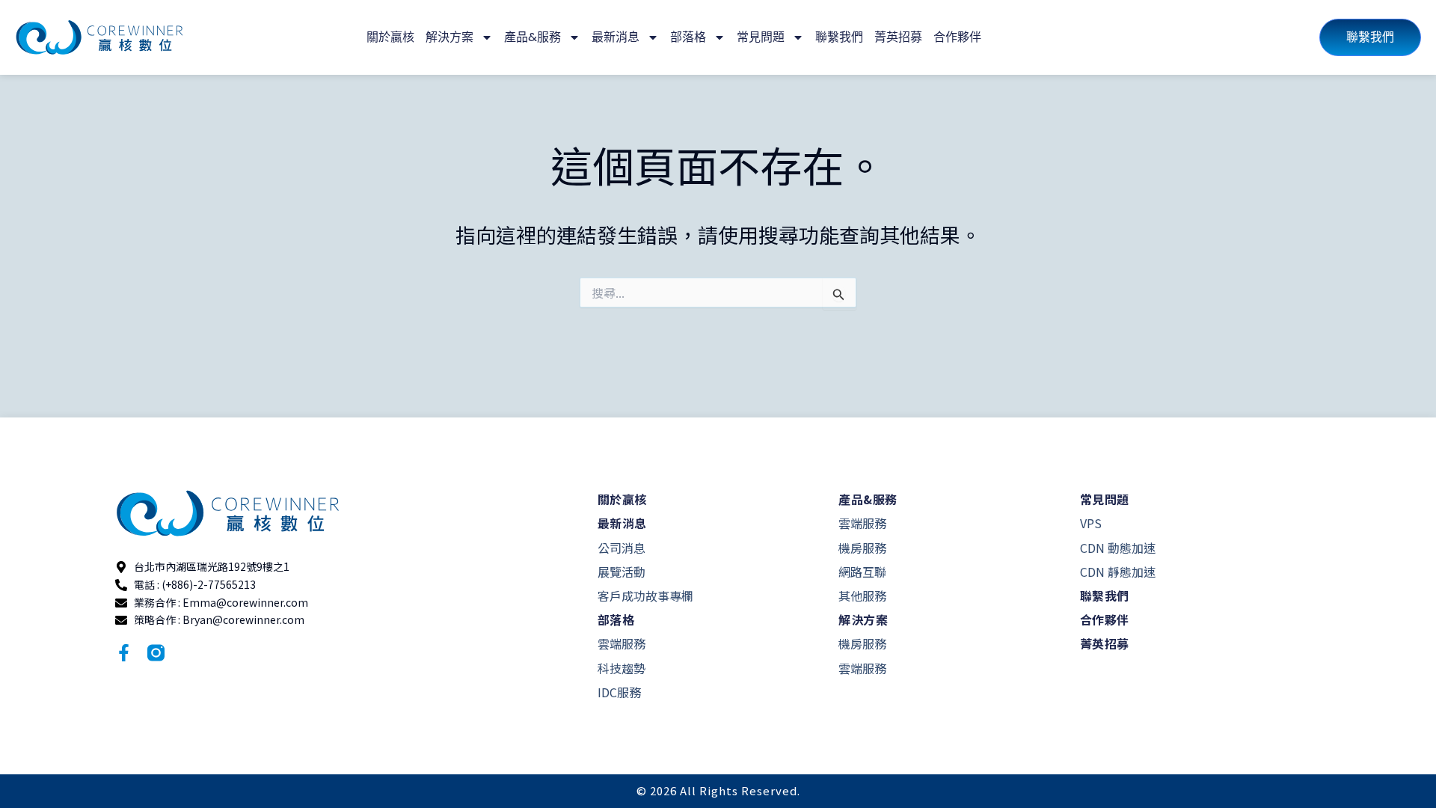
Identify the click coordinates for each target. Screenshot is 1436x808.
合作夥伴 (957, 37)
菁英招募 (898, 37)
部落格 (688, 37)
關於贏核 (390, 37)
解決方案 (449, 37)
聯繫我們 (839, 37)
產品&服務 (532, 37)
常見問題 (761, 37)
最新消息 (615, 37)
